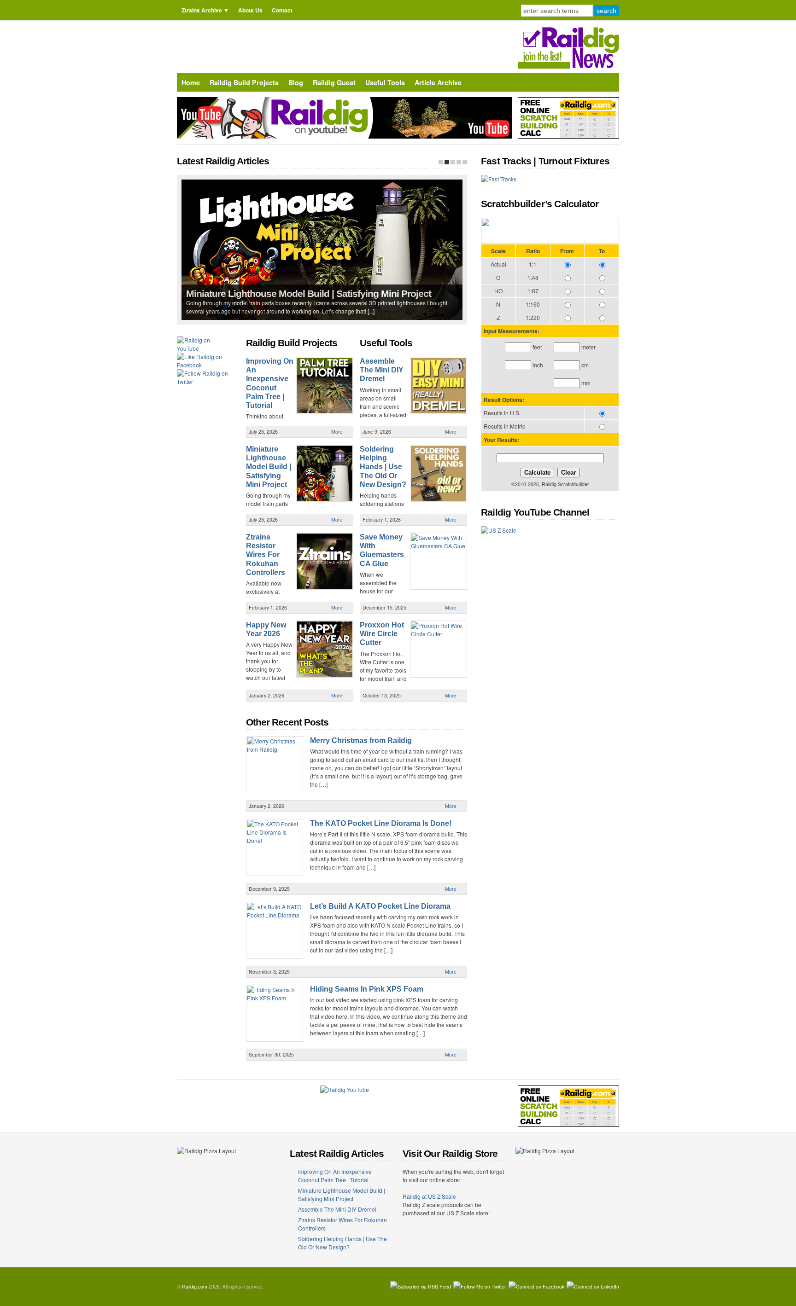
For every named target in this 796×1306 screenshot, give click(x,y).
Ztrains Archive (201, 10)
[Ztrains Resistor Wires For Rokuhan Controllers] (459, 162)
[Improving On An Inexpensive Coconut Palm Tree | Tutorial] (441, 162)
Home (190, 82)
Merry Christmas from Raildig (361, 740)
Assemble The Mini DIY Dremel (382, 370)
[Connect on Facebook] (536, 1286)
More (337, 431)
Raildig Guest (334, 82)
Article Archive (438, 82)
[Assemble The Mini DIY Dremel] (453, 162)
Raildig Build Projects (244, 82)
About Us (250, 10)
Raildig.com (194, 1286)
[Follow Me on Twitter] (479, 1286)
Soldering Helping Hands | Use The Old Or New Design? (383, 466)
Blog (295, 82)
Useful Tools (385, 82)
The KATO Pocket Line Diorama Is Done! (380, 823)
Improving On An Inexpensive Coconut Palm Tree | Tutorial (335, 1175)
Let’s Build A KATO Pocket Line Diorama (380, 906)
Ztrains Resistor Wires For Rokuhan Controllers (265, 554)
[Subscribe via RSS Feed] (420, 1286)
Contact (282, 10)
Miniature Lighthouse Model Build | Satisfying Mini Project (308, 293)
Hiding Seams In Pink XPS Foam (366, 989)
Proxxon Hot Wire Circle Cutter (382, 633)
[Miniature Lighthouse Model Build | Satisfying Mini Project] (447, 162)
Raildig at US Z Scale (429, 1196)
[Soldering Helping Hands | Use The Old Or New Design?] (464, 162)
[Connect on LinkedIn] (593, 1286)
